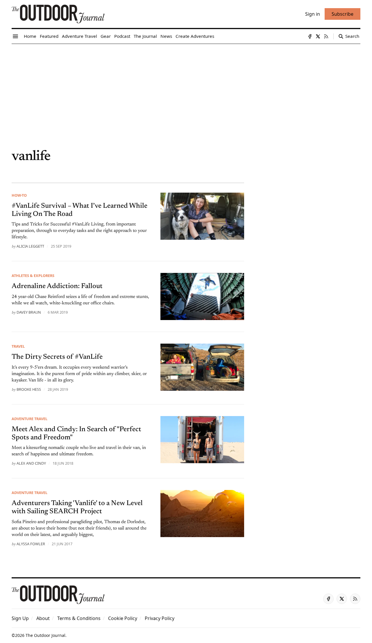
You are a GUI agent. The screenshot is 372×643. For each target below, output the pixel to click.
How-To (19, 195)
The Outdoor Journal (45, 635)
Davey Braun (29, 312)
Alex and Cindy (31, 463)
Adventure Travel (29, 418)
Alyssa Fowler (31, 543)
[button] (20, 618)
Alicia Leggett (30, 246)
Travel (18, 346)
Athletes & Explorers (33, 275)
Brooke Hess (29, 389)
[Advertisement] (186, 87)
